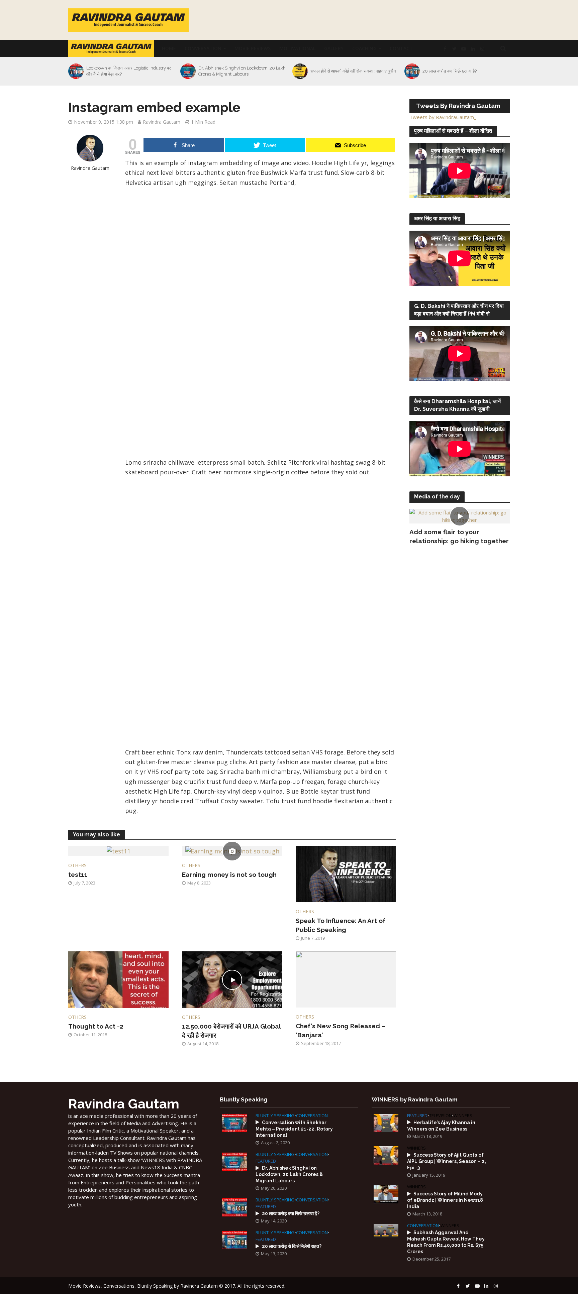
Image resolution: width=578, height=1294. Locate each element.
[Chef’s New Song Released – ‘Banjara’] (346, 979)
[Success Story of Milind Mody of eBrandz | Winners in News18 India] (386, 1193)
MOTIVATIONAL (297, 48)
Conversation (203, 48)
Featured (266, 1161)
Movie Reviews (252, 48)
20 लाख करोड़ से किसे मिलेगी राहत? (291, 1246)
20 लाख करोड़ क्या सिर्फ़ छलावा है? (449, 71)
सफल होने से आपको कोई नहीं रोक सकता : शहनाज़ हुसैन (353, 71)
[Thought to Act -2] (118, 979)
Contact (401, 48)
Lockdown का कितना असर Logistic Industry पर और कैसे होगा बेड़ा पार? (128, 71)
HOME (169, 48)
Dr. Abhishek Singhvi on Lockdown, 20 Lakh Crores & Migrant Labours (242, 71)
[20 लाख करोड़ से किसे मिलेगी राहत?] (234, 1239)
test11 (78, 874)
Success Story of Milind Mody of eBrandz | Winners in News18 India (445, 1200)
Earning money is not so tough (229, 874)
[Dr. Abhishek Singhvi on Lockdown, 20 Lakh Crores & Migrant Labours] (187, 71)
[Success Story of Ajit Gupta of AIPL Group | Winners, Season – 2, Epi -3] (386, 1154)
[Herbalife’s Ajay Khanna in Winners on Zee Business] (386, 1122)
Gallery (334, 48)
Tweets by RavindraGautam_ (442, 117)
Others (77, 865)
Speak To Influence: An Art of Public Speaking (340, 925)
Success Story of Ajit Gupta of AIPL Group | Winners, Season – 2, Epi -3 (446, 1161)
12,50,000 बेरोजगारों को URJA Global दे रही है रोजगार (231, 1031)
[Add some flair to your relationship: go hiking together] (459, 515)
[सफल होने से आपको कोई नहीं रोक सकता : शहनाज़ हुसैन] (299, 71)
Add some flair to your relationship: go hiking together (459, 536)
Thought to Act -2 (95, 1026)
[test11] (118, 851)
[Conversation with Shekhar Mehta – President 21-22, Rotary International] (234, 1122)
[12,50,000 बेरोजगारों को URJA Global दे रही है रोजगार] (232, 979)
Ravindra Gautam (161, 122)
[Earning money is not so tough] (232, 851)
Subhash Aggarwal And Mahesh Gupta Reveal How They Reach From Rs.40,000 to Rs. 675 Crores (446, 1242)
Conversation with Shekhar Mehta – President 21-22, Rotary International (294, 1129)
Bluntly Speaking (275, 1116)
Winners (463, 1116)
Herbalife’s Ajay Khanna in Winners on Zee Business (441, 1126)
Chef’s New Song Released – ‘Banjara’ (340, 1030)
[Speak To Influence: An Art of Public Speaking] (346, 873)
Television (440, 1116)
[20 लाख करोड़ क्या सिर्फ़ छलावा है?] (411, 71)
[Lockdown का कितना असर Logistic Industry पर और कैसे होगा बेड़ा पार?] (75, 71)
